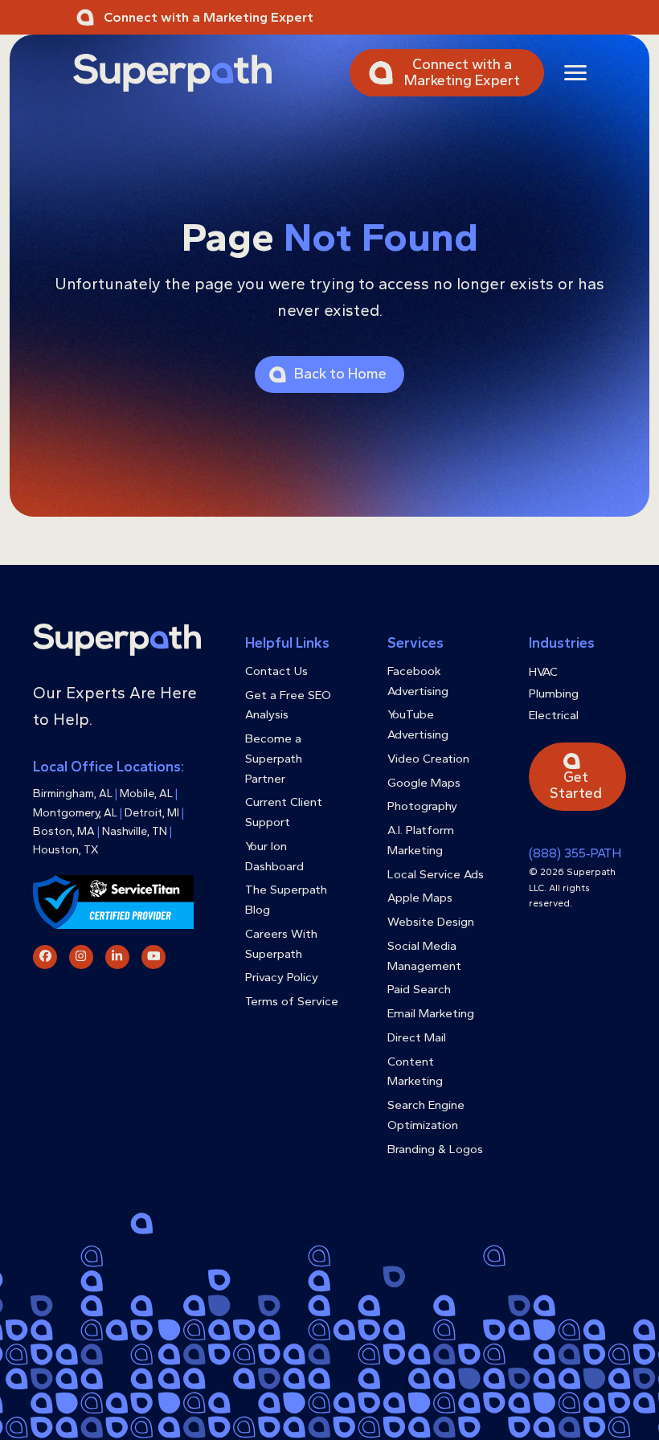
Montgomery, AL (75, 813)
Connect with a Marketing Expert (208, 17)
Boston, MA (64, 831)
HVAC (543, 672)
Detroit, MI (152, 813)
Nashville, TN (134, 831)
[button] (575, 72)
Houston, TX (66, 850)
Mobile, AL (146, 793)
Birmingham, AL (73, 793)
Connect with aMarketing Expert (462, 72)
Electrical (554, 715)
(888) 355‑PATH (575, 853)
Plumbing (554, 693)
